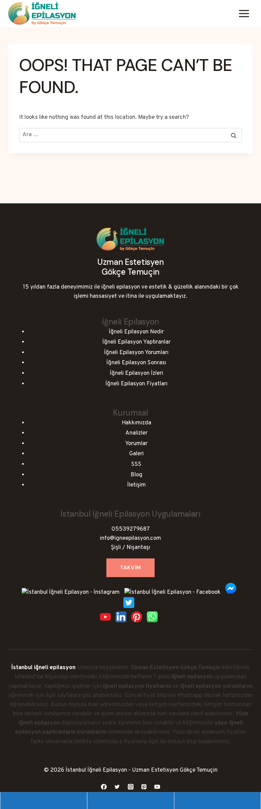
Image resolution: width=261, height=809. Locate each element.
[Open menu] (244, 13)
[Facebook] (104, 786)
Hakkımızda (136, 423)
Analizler (136, 433)
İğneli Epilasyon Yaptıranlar (136, 342)
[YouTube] (157, 786)
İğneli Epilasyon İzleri (136, 373)
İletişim (136, 485)
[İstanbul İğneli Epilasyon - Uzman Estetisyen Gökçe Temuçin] (42, 13)
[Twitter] (117, 786)
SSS (136, 464)
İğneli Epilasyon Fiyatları (136, 384)
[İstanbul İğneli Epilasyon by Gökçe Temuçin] (130, 247)
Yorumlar (136, 443)
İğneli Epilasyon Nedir (136, 332)
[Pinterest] (144, 786)
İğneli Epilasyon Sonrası (136, 363)
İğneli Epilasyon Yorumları (136, 352)
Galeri (136, 454)
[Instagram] (130, 786)
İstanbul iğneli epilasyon (43, 668)
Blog (136, 475)
